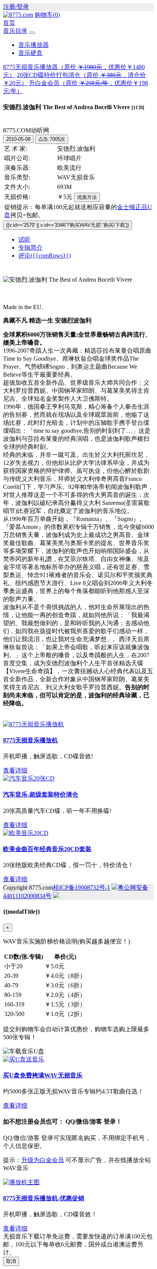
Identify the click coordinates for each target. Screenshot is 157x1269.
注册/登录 (16, 6)
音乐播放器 (33, 45)
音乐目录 (15, 30)
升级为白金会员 (42, 1160)
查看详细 (15, 770)
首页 (9, 22)
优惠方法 (87, 197)
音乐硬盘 (30, 53)
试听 (24, 239)
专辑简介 (30, 247)
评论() (44, 255)
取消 (11, 1261)
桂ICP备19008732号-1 (81, 887)
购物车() (47, 14)
